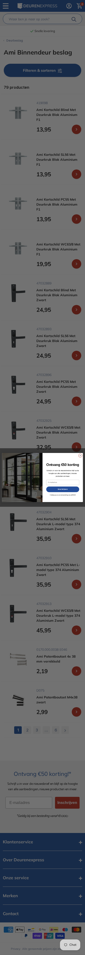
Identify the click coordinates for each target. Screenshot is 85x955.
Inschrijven (63, 489)
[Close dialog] (80, 455)
